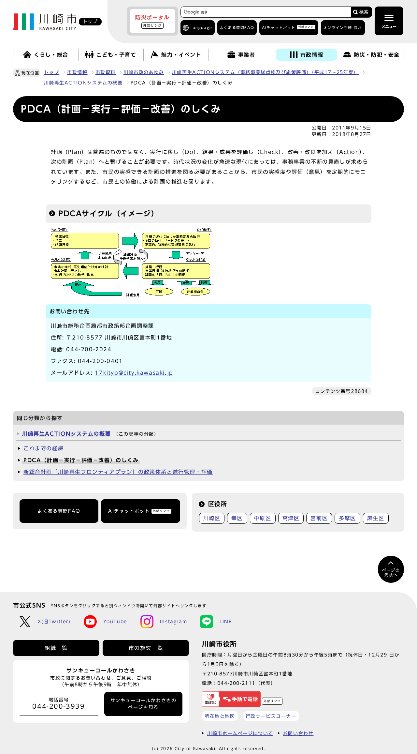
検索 (363, 11)
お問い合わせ (298, 733)
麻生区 (375, 518)
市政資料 (105, 72)
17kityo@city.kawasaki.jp (134, 372)
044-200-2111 (236, 683)
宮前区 (319, 518)
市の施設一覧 (146, 648)
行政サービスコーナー (271, 716)
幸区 (237, 518)
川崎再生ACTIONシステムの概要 (83, 83)
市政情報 (77, 72)
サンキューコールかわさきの (143, 703)
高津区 (291, 518)
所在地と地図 (220, 716)
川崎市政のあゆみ (143, 72)
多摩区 (347, 518)
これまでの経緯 (43, 448)
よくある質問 (237, 27)
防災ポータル (152, 21)
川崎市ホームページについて (240, 733)
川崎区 (212, 518)
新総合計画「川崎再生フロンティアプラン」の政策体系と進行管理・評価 (118, 472)
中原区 (262, 518)
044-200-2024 (88, 349)
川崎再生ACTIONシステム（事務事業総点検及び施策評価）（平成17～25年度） (265, 72)
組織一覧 (56, 648)
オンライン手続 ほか (343, 27)
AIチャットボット (288, 27)
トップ (51, 72)
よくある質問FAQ (58, 511)
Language (201, 27)
